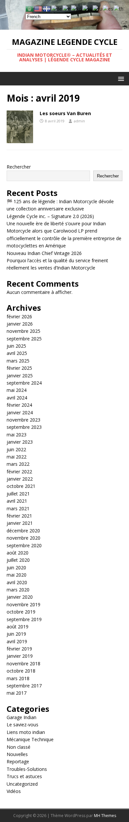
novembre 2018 (23, 663)
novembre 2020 (23, 538)
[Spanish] (108, 8)
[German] (57, 8)
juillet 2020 (18, 560)
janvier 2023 (20, 442)
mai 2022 (16, 457)
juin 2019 (16, 634)
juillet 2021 (18, 493)
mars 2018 (18, 678)
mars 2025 (18, 361)
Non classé (18, 747)
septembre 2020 (24, 545)
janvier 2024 (20, 412)
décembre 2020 (23, 530)
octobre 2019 (21, 612)
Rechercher (19, 167)
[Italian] (67, 8)
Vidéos (14, 791)
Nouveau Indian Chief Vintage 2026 (44, 253)
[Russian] (98, 8)
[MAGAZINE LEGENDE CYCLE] (64, 26)
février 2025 (19, 368)
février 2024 (19, 405)
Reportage (18, 761)
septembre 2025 (24, 338)
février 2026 (19, 316)
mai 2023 (16, 434)
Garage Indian (21, 717)
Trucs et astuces (24, 776)
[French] (47, 8)
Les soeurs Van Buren (65, 113)
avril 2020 (17, 582)
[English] (38, 8)
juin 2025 (16, 346)
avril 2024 (17, 398)
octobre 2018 (21, 671)
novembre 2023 (23, 420)
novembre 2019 (23, 604)
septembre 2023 (24, 427)
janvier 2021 (20, 523)
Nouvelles (17, 754)
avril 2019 (17, 641)
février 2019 (19, 649)
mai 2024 (16, 390)
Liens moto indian (26, 732)
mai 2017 (16, 693)
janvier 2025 (20, 375)
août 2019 (17, 626)
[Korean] (76, 8)
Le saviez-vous (22, 724)
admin (79, 120)
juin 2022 (16, 449)
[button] (119, 78)
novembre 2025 (23, 331)
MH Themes (105, 815)
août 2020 (17, 553)
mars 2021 (18, 508)
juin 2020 (16, 567)
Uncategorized (22, 784)
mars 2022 (18, 464)
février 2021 (19, 516)
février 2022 (19, 471)
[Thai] (119, 8)
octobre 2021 (21, 486)
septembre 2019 (24, 619)
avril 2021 (17, 501)
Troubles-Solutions (27, 769)
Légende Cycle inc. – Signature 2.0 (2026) (50, 216)
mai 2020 (16, 575)
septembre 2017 (24, 685)
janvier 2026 (20, 324)
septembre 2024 (24, 383)
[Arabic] (29, 8)
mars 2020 (18, 589)
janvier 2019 (20, 656)
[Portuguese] (87, 8)
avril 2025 (17, 353)
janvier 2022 (20, 479)
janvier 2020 (20, 597)
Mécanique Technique (30, 739)
